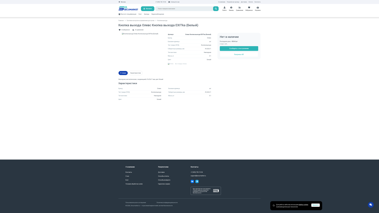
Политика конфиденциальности (167, 202)
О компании (221, 2)
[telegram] (197, 182)
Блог (140, 14)
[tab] (123, 73)
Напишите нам (175, 2)
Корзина (258, 10)
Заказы (231, 10)
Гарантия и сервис (164, 184)
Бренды (146, 14)
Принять (315, 205)
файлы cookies (303, 204)
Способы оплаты (163, 176)
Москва (123, 2)
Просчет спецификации (128, 14)
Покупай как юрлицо (233, 2)
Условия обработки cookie (134, 184)
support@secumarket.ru (198, 176)
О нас (127, 176)
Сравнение (239, 10)
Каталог (149, 9)
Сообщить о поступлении (239, 48)
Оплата (251, 2)
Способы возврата (164, 180)
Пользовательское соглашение (136, 202)
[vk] (193, 182)
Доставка (244, 2)
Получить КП (239, 54)
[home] (129, 8)
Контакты (258, 2)
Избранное (249, 10)
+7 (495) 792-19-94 (160, 2)
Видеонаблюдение (158, 14)
